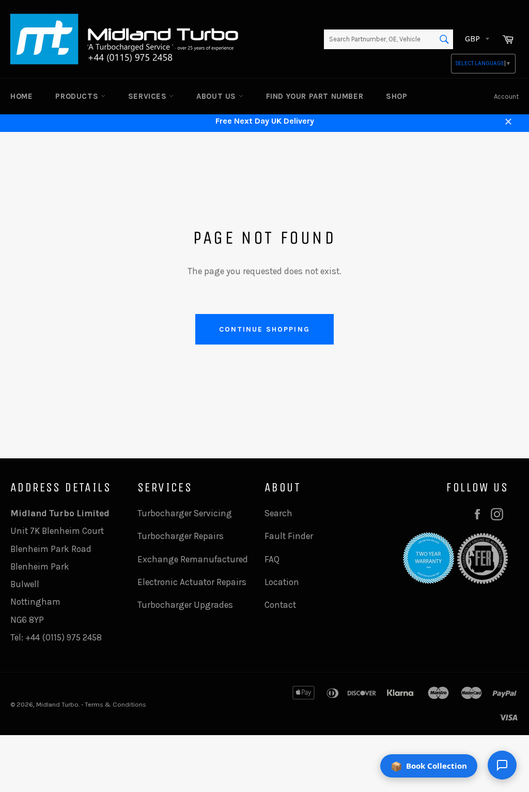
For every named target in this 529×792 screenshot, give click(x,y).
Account (506, 96)
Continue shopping (264, 329)
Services (148, 96)
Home (21, 96)
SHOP (396, 96)
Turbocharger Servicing (184, 513)
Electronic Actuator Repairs (191, 582)
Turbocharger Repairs (180, 536)
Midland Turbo (57, 704)
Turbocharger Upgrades (185, 605)
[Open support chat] (502, 765)
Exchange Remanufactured (192, 559)
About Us (217, 96)
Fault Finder (288, 536)
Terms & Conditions (115, 704)
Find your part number (315, 96)
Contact (280, 605)
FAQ (271, 559)
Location (281, 582)
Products (77, 96)
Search (278, 513)
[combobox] (388, 39)
